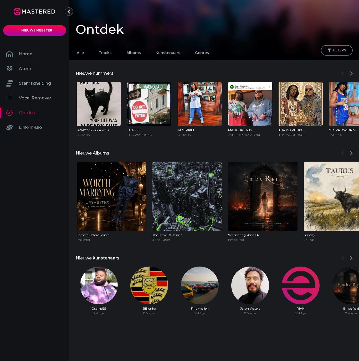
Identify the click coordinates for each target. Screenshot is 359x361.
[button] (69, 11)
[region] (214, 108)
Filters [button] (339, 50)
